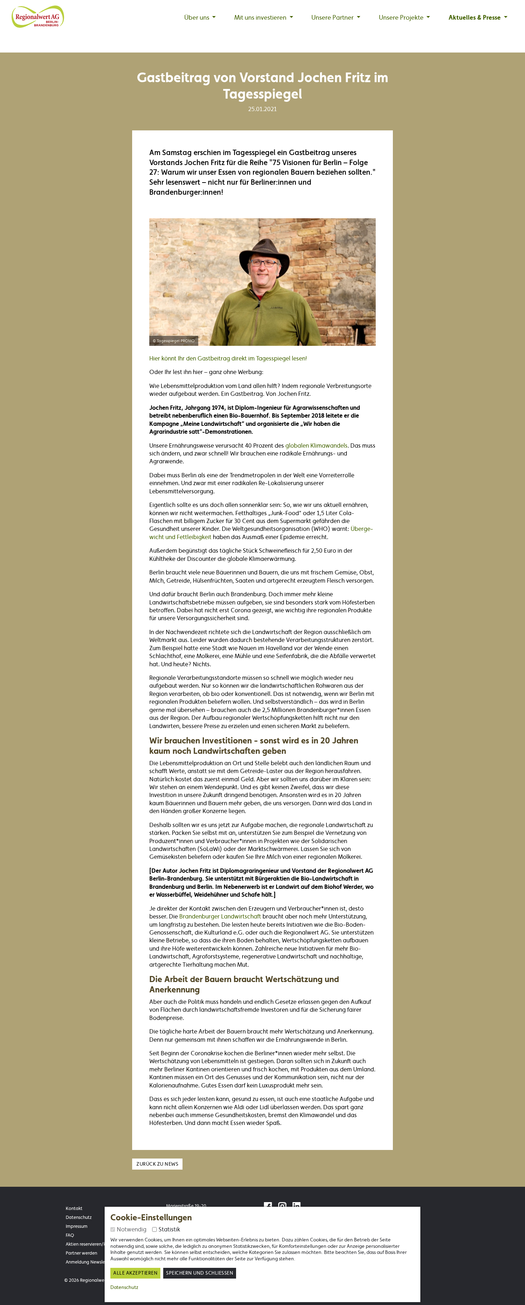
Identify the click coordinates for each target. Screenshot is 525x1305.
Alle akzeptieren (135, 1273)
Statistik (169, 1229)
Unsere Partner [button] (333, 17)
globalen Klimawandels (316, 445)
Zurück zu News (157, 1164)
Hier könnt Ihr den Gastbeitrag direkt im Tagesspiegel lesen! (228, 358)
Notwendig (131, 1229)
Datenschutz (124, 1287)
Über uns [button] (197, 17)
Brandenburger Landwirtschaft (220, 916)
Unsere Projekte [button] (402, 17)
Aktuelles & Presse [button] (475, 17)
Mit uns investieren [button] (261, 17)
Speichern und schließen (199, 1273)
